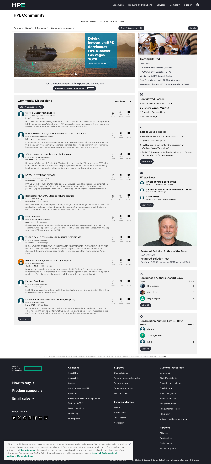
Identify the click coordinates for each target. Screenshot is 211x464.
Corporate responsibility (79, 388)
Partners (165, 427)
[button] (130, 444)
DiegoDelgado (153, 298)
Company (175, 4)
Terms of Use (124, 460)
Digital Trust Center (169, 378)
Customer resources (172, 367)
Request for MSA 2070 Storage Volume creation (169, 189)
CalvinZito (152, 292)
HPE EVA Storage (149, 116)
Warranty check (121, 393)
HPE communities (168, 403)
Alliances (164, 433)
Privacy (113, 460)
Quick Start (145, 63)
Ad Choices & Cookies (141, 460)
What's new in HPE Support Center (156, 76)
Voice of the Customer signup (173, 419)
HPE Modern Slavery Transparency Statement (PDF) (84, 400)
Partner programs (168, 448)
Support (188, 4)
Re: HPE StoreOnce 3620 (153, 140)
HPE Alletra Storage (38, 263)
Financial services (168, 398)
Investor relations (76, 408)
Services (161, 4)
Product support (25, 390)
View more (24, 319)
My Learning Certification (39, 240)
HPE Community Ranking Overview (156, 67)
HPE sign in (165, 414)
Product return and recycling (127, 378)
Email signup (166, 388)
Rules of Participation (159, 356)
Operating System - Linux (153, 112)
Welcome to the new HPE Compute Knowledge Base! (164, 84)
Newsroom (119, 423)
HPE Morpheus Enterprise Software (42, 136)
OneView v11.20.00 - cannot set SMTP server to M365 (165, 262)
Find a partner (166, 443)
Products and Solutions (140, 4)
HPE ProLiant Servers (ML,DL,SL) (41, 157)
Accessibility (74, 378)
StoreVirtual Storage (38, 302)
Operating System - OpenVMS (155, 108)
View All (145, 349)
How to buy (21, 383)
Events (117, 407)
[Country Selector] (197, 5)
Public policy (74, 418)
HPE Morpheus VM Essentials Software (43, 116)
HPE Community (29, 15)
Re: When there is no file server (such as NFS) (162, 136)
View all (145, 305)
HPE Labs (72, 393)
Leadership (73, 413)
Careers (71, 383)
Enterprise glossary (168, 393)
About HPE (73, 373)
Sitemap (195, 460)
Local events (120, 417)
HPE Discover (120, 412)
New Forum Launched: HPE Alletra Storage (160, 80)
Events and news (124, 401)
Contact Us (165, 373)
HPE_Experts (153, 286)
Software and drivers (123, 388)
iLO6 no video (152, 196)
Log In (193, 28)
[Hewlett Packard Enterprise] (33, 368)
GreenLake (118, 4)
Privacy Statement (27, 450)
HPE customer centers (170, 409)
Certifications (166, 438)
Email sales (21, 398)
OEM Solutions (121, 373)
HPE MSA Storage (37, 199)
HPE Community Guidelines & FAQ (156, 72)
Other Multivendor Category (40, 178)
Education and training (170, 383)
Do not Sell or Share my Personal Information (171, 460)
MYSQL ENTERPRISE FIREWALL (161, 182)
